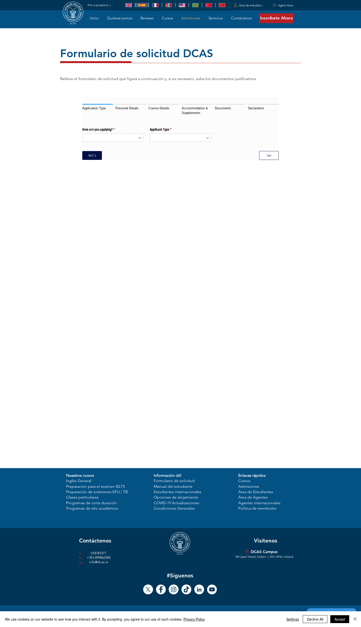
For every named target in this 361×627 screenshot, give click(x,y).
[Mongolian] (168, 5)
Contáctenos (95, 540)
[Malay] (182, 5)
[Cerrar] (355, 619)
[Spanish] (141, 5)
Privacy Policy (194, 619)
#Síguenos (180, 575)
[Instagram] (174, 589)
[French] (155, 5)
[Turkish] (208, 5)
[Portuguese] (195, 5)
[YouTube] (212, 589)
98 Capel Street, (246, 556)
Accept (339, 619)
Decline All (315, 619)
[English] (128, 5)
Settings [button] (292, 619)
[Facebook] (161, 589)
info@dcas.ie (98, 562)
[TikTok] (186, 589)
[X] (148, 589)
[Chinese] (222, 5)
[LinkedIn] (199, 589)
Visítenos (265, 540)
